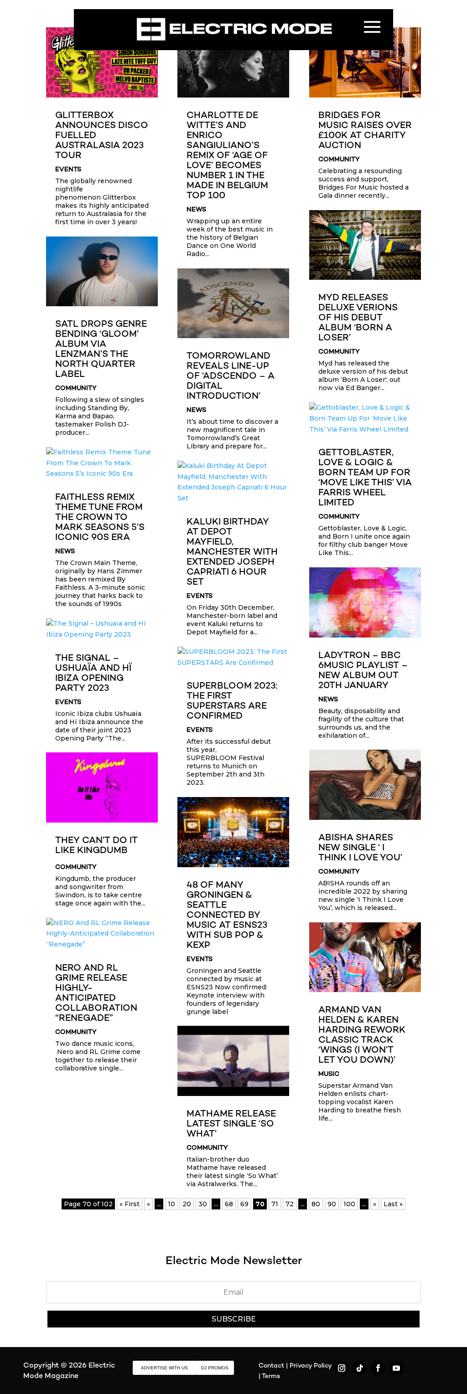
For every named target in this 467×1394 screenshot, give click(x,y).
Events (68, 169)
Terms (271, 1376)
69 (244, 1204)
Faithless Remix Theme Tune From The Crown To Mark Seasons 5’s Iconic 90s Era (100, 518)
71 (274, 1204)
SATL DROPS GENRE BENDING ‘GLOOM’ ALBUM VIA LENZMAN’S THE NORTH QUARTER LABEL (101, 350)
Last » (393, 1204)
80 (315, 1204)
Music (328, 1074)
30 (202, 1204)
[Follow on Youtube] (396, 1368)
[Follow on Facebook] (378, 1368)
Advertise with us (164, 1367)
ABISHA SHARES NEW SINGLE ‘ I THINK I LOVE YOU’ (360, 848)
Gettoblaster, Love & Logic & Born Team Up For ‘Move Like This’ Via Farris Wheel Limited (365, 478)
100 (349, 1204)
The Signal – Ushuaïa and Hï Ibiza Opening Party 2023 (93, 674)
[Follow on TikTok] (360, 1368)
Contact (271, 1366)
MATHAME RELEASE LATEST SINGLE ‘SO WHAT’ (231, 1124)
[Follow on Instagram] (341, 1368)
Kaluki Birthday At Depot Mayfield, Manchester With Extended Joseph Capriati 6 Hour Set (232, 552)
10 (171, 1204)
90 (331, 1204)
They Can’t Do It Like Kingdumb (96, 846)
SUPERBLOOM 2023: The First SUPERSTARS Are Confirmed (232, 701)
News (65, 551)
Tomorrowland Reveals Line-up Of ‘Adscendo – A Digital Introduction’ (231, 376)
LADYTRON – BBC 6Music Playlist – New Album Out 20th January (363, 671)
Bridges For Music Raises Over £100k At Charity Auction (365, 131)
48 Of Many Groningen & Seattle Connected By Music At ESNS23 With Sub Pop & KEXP (227, 916)
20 (186, 1204)
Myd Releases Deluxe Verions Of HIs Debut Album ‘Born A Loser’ (358, 318)
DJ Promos (214, 1367)
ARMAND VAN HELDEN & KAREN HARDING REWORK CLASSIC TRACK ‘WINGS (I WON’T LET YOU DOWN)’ (361, 1035)
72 (289, 1204)
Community (76, 388)
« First (129, 1204)
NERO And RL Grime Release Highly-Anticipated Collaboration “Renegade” (96, 994)
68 (229, 1204)
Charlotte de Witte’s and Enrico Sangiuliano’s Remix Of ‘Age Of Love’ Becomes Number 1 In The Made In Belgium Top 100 (227, 156)
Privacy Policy (311, 1366)
